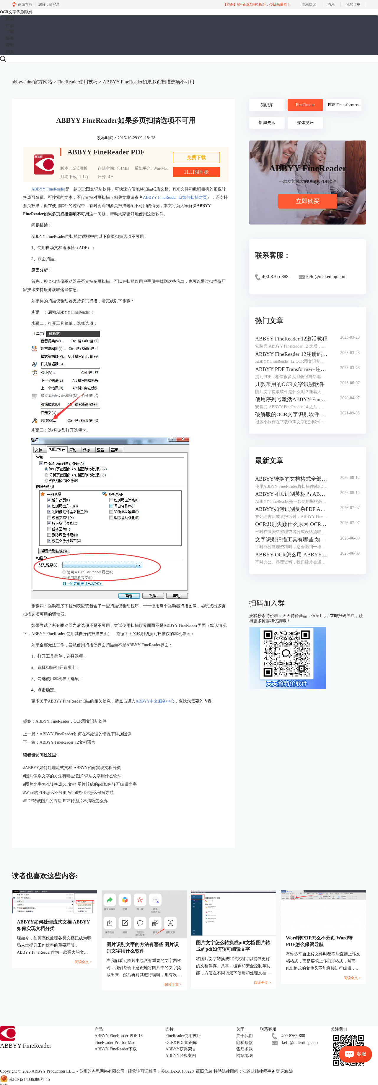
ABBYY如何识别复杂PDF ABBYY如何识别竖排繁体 (292, 509)
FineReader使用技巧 (77, 81)
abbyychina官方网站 (32, 81)
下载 (10, 32)
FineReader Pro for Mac (114, 1042)
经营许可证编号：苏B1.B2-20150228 (161, 1071)
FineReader (305, 105)
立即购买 (308, 201)
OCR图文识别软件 (90, 721)
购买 (10, 51)
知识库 (267, 105)
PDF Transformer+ (344, 105)
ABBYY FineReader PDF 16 (118, 1036)
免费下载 (196, 157)
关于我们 (244, 1036)
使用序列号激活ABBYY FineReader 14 (292, 399)
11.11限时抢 (196, 172)
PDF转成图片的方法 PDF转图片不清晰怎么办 (65, 801)
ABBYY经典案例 (180, 1055)
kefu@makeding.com (300, 1042)
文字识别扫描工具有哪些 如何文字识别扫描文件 (292, 539)
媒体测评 (305, 122)
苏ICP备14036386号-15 (29, 1079)
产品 (10, 25)
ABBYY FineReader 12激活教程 (291, 339)
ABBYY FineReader (48, 189)
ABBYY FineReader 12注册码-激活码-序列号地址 (292, 354)
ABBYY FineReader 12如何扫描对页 (175, 197)
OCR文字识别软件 (16, 12)
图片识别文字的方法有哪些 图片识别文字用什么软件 (72, 776)
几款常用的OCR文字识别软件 (290, 384)
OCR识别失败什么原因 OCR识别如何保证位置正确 (292, 524)
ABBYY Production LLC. (54, 1071)
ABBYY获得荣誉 (180, 1049)
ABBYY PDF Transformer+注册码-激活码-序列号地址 (292, 369)
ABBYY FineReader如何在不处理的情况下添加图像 (85, 734)
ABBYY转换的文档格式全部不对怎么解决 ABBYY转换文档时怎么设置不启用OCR (292, 479)
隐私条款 (244, 1042)
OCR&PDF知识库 (181, 1042)
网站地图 (244, 1055)
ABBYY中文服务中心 (155, 701)
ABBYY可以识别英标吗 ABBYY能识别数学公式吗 (292, 494)
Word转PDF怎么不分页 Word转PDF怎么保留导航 (68, 792)
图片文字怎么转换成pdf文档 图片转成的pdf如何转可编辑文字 (80, 784)
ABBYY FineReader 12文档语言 (67, 742)
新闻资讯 (267, 122)
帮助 (10, 45)
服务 (10, 38)
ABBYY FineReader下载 (115, 1049)
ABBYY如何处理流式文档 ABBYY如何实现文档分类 (72, 768)
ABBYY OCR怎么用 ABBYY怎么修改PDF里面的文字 (292, 555)
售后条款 (244, 1049)
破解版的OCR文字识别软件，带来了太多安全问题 (292, 414)
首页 (10, 18)
